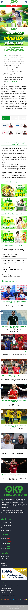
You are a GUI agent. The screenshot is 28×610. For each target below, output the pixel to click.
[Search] (26, 2)
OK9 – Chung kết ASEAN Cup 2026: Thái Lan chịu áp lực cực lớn (14, 351)
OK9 (2, 499)
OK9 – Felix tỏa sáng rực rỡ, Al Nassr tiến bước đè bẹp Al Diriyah (14, 426)
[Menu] (2, 2)
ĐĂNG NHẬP (18, 5)
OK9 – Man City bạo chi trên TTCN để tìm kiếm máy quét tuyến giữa (14, 450)
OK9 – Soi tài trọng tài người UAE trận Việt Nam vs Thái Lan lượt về (14, 327)
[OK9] (14, 2)
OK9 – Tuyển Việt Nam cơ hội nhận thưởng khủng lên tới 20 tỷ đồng (14, 376)
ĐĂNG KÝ (10, 5)
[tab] (6, 118)
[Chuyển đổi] (2, 249)
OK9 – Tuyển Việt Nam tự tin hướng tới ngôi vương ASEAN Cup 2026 (14, 302)
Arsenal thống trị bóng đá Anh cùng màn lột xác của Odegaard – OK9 (14, 401)
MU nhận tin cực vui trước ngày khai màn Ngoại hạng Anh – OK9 (14, 475)
